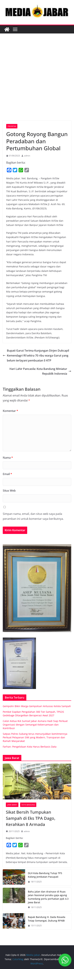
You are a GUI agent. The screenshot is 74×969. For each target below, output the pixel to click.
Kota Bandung (28, 805)
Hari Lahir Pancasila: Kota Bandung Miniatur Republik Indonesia (38, 371)
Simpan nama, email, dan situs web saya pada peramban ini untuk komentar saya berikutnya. (33, 516)
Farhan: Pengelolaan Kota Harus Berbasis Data (29, 746)
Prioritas (12, 126)
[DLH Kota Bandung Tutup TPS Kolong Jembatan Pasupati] (14, 877)
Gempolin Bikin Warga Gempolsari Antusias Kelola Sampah (37, 706)
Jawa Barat (12, 805)
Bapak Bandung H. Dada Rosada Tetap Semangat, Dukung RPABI (46, 918)
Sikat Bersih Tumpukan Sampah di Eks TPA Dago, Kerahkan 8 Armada (30, 818)
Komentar (10, 411)
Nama (8, 457)
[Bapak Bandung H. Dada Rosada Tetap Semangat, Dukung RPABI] (14, 921)
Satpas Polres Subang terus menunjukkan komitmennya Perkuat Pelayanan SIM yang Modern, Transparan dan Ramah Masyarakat (35, 737)
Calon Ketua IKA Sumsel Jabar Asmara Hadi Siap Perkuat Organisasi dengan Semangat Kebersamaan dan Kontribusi (35, 724)
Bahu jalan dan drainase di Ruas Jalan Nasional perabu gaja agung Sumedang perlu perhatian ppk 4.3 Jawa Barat (48, 897)
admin (27, 155)
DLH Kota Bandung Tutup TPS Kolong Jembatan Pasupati (45, 875)
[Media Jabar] (7, 29)
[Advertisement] (37, 82)
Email (7, 474)
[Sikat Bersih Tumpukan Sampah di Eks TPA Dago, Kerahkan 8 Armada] (37, 781)
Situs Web (9, 490)
